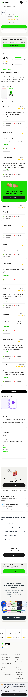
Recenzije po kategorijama (4, 660)
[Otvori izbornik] (25, 2)
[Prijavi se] (21, 2)
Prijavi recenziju (6, 125)
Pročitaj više (6, 119)
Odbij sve (7, 691)
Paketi (16, 659)
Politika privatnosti (19, 678)
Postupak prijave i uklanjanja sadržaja (20, 675)
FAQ (2, 669)
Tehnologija (16, 16)
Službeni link (6, 447)
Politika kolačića (19, 680)
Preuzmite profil (14, 485)
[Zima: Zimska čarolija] (22, 606)
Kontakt (3, 672)
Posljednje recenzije (6, 663)
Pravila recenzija (19, 672)
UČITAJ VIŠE (14, 391)
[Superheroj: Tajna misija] (6, 606)
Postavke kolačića (8, 687)
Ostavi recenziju (14, 197)
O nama (17, 657)
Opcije (20, 691)
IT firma (5, 455)
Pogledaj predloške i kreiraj (13, 617)
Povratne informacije (6, 674)
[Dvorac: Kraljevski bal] (10, 606)
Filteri (25, 101)
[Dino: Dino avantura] (14, 606)
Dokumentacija (19, 661)
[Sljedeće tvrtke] (25, 497)
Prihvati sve (14, 694)
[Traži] (17, 2)
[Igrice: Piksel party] (18, 606)
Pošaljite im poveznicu (11, 41)
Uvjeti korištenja (19, 669)
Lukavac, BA (10, 14)
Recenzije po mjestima (6, 657)
